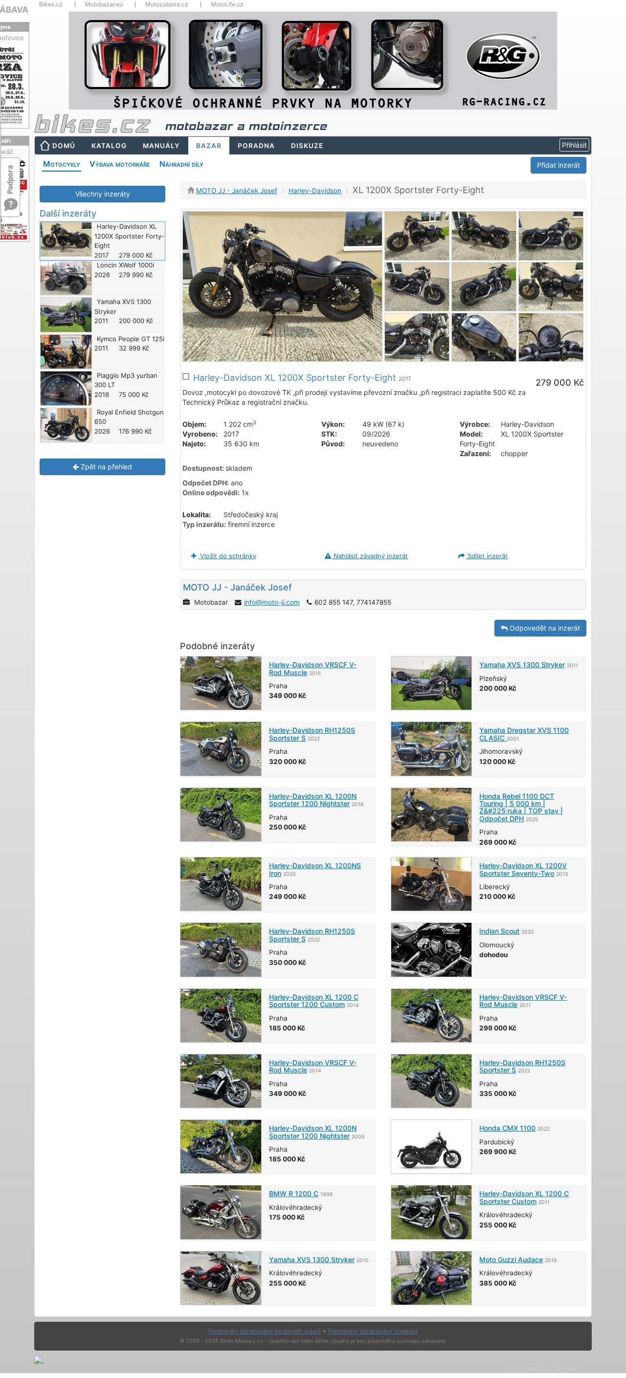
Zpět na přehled (105, 466)
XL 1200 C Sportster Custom (524, 1197)
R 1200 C (293, 1193)
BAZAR (209, 146)
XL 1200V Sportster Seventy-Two (523, 869)
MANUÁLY (161, 146)
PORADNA (256, 146)
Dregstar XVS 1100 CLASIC (524, 734)
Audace (511, 1259)
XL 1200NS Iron (315, 869)
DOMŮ (63, 146)
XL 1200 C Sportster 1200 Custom (313, 1000)
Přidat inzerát (558, 165)
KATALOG (109, 146)
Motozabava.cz (166, 4)
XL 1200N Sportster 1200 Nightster (313, 800)
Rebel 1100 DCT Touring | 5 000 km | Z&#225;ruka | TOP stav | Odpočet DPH (521, 807)
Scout (499, 931)
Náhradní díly (181, 164)
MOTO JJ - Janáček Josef (236, 191)
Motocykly (61, 164)
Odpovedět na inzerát (544, 628)
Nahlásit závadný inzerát (370, 556)
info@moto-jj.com (272, 602)
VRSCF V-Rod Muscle (313, 668)
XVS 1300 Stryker (522, 664)
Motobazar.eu (104, 4)
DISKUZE (307, 146)
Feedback (11, 175)
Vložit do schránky (227, 556)
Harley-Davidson (315, 191)
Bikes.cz (51, 4)
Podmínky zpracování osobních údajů (264, 1331)
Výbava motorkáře (119, 164)
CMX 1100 (507, 1128)
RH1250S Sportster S (312, 734)
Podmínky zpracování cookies (373, 1331)
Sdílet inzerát (487, 556)
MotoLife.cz (227, 4)
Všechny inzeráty (102, 194)
